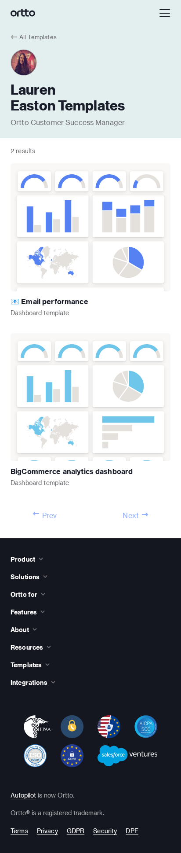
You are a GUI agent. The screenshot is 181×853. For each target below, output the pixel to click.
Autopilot (23, 795)
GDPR (76, 831)
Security (105, 831)
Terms (19, 831)
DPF (132, 831)
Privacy (47, 831)
